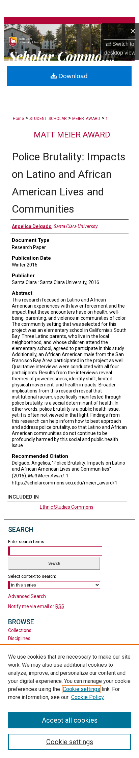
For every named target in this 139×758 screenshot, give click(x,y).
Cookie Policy (87, 697)
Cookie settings (81, 689)
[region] (69, 701)
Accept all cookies (70, 720)
